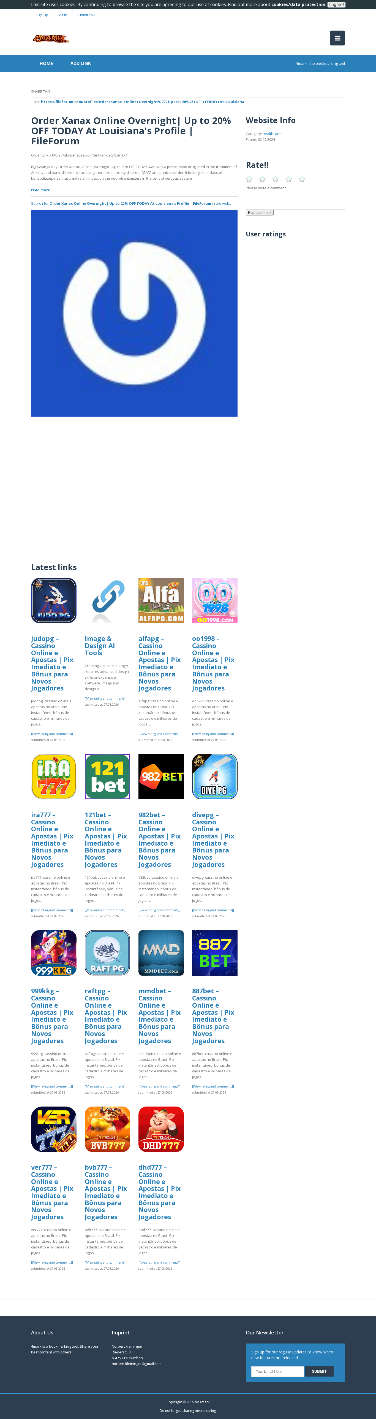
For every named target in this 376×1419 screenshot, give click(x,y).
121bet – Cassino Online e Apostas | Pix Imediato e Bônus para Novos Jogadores (106, 839)
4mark (204, 1402)
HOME (46, 63)
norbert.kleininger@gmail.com (137, 1363)
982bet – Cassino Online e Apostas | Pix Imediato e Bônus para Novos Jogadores (159, 839)
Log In (62, 14)
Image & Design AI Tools (100, 645)
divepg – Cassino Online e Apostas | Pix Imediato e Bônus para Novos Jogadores (213, 839)
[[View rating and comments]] (52, 734)
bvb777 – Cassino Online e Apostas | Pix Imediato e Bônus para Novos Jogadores (106, 1192)
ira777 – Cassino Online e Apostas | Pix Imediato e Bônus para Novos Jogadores (52, 839)
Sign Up (42, 14)
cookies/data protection (298, 4)
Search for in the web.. (131, 203)
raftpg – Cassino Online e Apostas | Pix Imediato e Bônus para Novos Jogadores (106, 1015)
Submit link (86, 14)
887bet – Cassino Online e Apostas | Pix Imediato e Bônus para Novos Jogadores (213, 1015)
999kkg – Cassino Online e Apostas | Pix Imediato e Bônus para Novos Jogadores (52, 1015)
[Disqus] (134, 485)
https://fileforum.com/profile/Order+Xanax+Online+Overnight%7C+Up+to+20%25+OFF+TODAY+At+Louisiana (142, 101)
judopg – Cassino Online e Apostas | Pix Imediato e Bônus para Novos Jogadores (52, 663)
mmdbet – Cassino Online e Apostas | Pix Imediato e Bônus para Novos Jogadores (159, 1015)
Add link (80, 63)
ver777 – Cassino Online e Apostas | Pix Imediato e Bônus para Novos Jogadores (52, 1192)
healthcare (272, 133)
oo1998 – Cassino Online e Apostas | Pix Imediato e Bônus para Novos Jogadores (213, 663)
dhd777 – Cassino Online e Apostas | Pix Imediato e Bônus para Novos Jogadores (159, 1192)
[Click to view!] (134, 312)
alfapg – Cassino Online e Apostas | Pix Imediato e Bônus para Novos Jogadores (159, 663)
